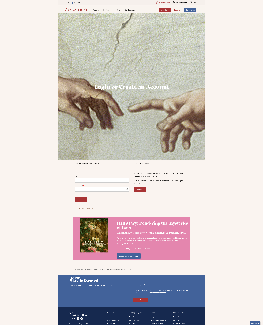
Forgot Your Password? (84, 208)
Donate (77, 2)
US (66, 2)
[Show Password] (127, 189)
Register (140, 300)
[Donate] (73, 3)
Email (78, 177)
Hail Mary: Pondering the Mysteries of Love (152, 225)
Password (79, 186)
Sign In (81, 199)
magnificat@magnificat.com (158, 292)
